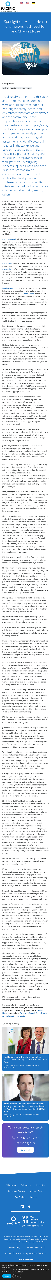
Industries (40, 1185)
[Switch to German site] (33, 3)
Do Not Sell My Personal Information (31, 1253)
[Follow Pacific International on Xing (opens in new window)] (29, 1206)
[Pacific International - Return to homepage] (13, 1220)
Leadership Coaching (16, 1191)
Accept (7, 1276)
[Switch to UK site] (21, 3)
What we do (26, 1185)
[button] (46, 7)
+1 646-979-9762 (28, 1138)
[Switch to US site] (27, 3)
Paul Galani (7, 263)
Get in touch (25, 1150)
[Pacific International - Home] (9, 6)
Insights (33, 1197)
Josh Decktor (7, 269)
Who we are (11, 1185)
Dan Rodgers (7, 288)
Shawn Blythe (28, 293)
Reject (17, 1276)
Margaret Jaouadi (9, 239)
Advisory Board (36, 1191)
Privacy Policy (14, 1247)
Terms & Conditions (34, 1247)
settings (20, 1272)
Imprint (8, 1253)
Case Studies (20, 1197)
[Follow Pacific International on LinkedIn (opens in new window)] (22, 1206)
